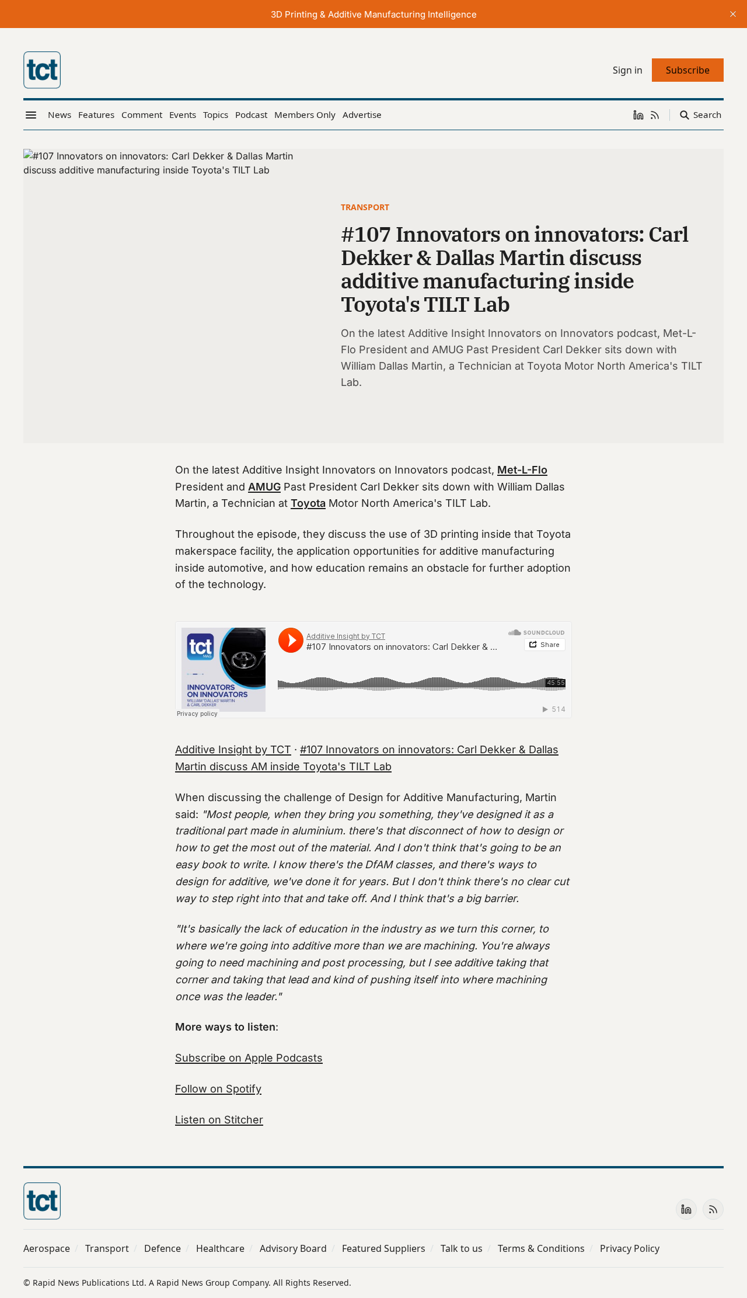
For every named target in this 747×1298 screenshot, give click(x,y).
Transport (365, 207)
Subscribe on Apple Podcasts (249, 1058)
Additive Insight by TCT (233, 749)
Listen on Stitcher (219, 1119)
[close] (733, 14)
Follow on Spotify (218, 1089)
